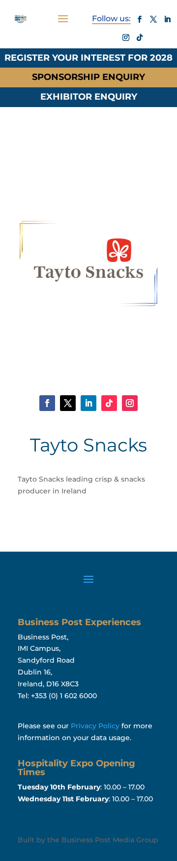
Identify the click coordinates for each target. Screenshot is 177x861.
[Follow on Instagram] (126, 37)
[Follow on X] (153, 19)
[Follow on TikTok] (140, 37)
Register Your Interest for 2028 (88, 57)
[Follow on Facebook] (140, 19)
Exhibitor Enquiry (88, 96)
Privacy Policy (95, 725)
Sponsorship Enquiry (88, 77)
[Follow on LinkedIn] (167, 19)
